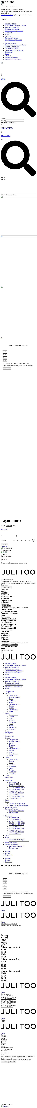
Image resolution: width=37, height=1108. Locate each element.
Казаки (11, 718)
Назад (3, 910)
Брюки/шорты (13, 709)
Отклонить (12, 1061)
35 (14, 540)
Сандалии (12, 729)
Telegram (4, 633)
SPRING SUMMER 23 (16, 793)
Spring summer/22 (8, 628)
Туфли (11, 724)
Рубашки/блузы (14, 704)
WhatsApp (5, 635)
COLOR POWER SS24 (8, 999)
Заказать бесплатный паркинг (19, 805)
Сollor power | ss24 (8, 619)
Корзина (7, 853)
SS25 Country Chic (10, 865)
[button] (18, 101)
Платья (4, 593)
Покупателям (13, 812)
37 (21, 540)
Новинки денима (10, 24)
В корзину (4, 544)
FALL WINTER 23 (15, 795)
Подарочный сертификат (13, 40)
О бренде (8, 36)
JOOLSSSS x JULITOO (8, 997)
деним (3, 1038)
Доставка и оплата (9, 611)
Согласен (4, 1061)
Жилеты (11, 708)
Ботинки (12, 720)
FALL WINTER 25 (15, 784)
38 (25, 540)
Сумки (7, 731)
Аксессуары (9, 733)
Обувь (7, 713)
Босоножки (12, 727)
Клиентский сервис (11, 38)
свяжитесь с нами (7, 15)
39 (29, 540)
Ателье (7, 674)
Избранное (8, 855)
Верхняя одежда (8, 596)
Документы (6, 606)
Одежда (7, 693)
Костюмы (12, 700)
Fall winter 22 (6, 630)
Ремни (3, 1020)
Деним (3, 591)
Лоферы (11, 725)
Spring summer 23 (8, 624)
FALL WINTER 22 (15, 798)
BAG (3, 79)
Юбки (11, 711)
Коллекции (8, 32)
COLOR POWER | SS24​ (17, 787)
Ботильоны (12, 722)
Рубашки (5, 595)
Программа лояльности (16, 811)
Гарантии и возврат (9, 613)
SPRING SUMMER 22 (16, 796)
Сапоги (11, 717)
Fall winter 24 (6, 622)
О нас (7, 800)
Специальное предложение (14, 31)
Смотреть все (9, 692)
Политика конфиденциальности (14, 607)
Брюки (3, 1044)
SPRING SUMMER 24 (16, 789)
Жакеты (11, 706)
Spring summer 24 (8, 620)
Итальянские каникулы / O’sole (15, 25)
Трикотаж (5, 598)
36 (18, 540)
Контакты (5, 604)
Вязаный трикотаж (7, 1047)
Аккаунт (7, 851)
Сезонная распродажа (12, 29)
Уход (3, 615)
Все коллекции (14, 782)
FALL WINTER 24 (15, 791)
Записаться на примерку (17, 803)
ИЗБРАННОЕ (7, 128)
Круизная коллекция (12, 27)
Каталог (4, 637)
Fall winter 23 (6, 626)
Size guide (4, 529)
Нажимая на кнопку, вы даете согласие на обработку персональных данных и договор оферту (18, 582)
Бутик (7, 34)
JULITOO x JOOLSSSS (16, 786)
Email (3, 585)
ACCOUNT (5, 136)
